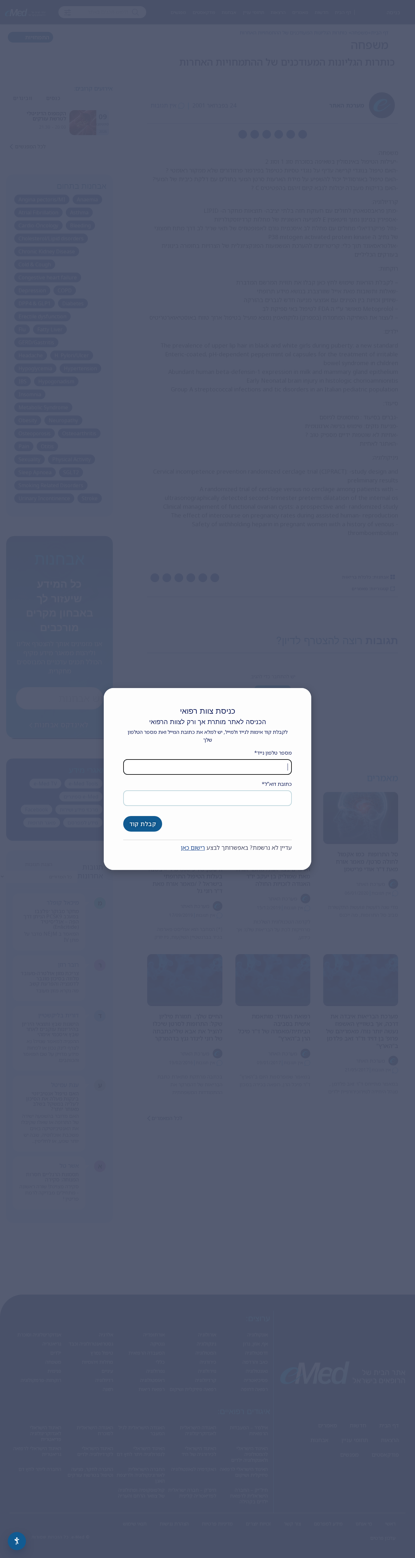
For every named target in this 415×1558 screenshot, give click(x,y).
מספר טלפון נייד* (273, 752)
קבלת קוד (142, 824)
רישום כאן (193, 847)
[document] (207, 779)
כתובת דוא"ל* (277, 783)
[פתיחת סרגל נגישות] (17, 1541)
